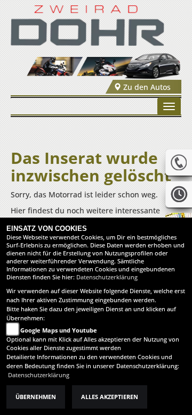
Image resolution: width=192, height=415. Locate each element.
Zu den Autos (146, 87)
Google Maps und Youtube (58, 330)
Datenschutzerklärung (107, 277)
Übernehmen (35, 397)
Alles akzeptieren (109, 397)
